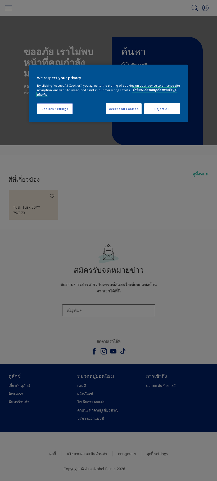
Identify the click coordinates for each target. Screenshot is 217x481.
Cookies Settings (55, 109)
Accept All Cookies (123, 109)
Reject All (162, 109)
